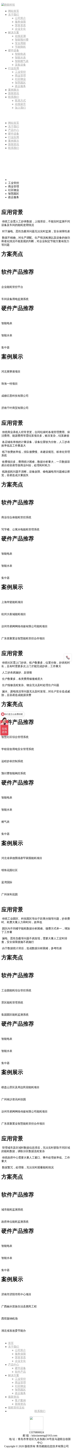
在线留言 (20, 104)
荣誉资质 (20, 25)
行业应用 (13, 68)
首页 (11, 1343)
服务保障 (20, 21)
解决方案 (13, 32)
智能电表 (20, 54)
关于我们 (13, 14)
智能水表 (20, 57)
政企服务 (20, 86)
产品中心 (13, 130)
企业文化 (20, 28)
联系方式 (20, 100)
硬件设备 (13, 50)
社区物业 (20, 79)
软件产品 (20, 1371)
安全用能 (20, 43)
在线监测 (20, 36)
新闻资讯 (13, 93)
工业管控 (20, 71)
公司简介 (20, 18)
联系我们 (13, 97)
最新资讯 (13, 1396)
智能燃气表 (22, 61)
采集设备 (20, 64)
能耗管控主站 (16, 1407)
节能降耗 (20, 46)
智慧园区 (20, 82)
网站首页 (13, 11)
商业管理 (20, 75)
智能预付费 (22, 39)
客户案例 (20, 1400)
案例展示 (13, 89)
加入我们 (20, 107)
